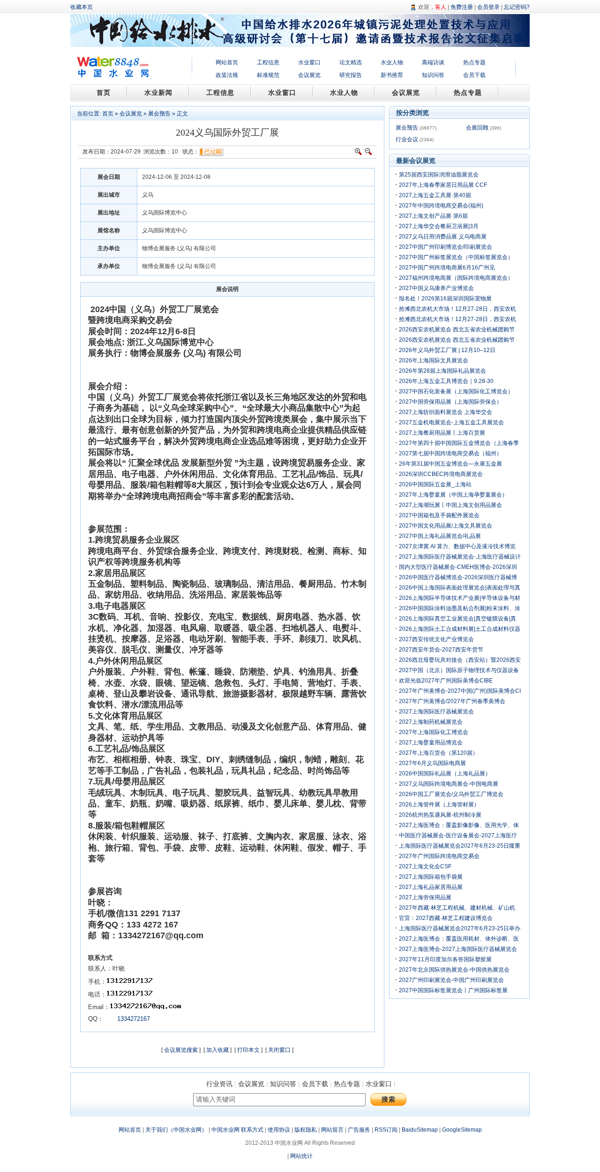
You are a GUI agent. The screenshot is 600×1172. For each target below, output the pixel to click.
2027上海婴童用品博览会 (431, 742)
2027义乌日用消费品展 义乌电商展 (443, 236)
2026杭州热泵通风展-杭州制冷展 (440, 815)
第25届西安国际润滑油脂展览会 (439, 174)
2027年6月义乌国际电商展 (432, 763)
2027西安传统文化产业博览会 (436, 639)
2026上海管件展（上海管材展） (439, 804)
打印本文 (248, 1050)
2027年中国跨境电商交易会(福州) (441, 205)
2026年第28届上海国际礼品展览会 (442, 371)
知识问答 (433, 75)
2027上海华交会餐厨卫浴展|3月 (439, 226)
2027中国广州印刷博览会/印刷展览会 (445, 247)
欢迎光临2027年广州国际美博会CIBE (446, 680)
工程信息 (268, 62)
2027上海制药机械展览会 (431, 722)
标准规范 (268, 75)
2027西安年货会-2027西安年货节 (441, 649)
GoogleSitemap (462, 1129)
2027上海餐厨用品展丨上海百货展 (442, 432)
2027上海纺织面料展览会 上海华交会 (445, 412)
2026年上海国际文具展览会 (433, 360)
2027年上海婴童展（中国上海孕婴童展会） (453, 494)
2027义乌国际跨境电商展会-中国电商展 (448, 784)
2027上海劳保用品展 (425, 897)
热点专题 (474, 62)
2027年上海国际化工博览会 (433, 732)
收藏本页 (81, 7)
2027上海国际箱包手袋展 (431, 876)
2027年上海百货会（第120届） (438, 753)
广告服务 (359, 1129)
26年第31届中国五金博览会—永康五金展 (450, 463)
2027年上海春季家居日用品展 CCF (443, 185)
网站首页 (227, 62)
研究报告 (350, 75)
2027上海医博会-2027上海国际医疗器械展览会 (458, 949)
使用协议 (279, 1129)
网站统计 (301, 1156)
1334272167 (132, 1018)
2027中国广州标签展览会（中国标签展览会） (456, 257)
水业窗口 (309, 62)
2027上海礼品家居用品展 (431, 887)
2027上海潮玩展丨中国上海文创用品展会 (450, 505)
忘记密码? (517, 7)
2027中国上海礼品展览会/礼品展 (440, 536)
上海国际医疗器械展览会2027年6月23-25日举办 (459, 928)
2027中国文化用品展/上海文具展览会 (445, 525)
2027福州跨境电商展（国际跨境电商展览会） (456, 278)
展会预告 (159, 113)
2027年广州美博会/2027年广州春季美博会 (452, 701)
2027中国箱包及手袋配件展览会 (439, 515)
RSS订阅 (386, 1129)
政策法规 (227, 75)
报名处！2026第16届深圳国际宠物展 (445, 298)
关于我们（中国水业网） (176, 1129)
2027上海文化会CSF (425, 866)
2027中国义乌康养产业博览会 (436, 288)
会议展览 (309, 75)
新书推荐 (392, 75)
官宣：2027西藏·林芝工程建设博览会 (446, 918)
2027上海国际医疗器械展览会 (436, 711)
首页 (107, 113)
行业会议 (407, 139)
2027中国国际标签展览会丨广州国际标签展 (453, 990)
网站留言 (332, 1129)
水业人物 (392, 62)
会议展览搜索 (181, 1050)
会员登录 (488, 7)
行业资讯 (219, 1084)
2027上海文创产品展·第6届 (433, 216)
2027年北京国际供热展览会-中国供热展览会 (454, 969)
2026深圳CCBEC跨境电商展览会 (441, 474)
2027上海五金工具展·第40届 (435, 195)
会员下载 (474, 75)
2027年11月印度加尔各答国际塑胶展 (445, 959)
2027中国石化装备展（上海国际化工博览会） (456, 391)
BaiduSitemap (420, 1129)
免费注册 (461, 7)
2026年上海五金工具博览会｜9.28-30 (446, 381)
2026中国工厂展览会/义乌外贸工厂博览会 (451, 794)
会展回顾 (477, 127)
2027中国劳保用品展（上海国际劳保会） (450, 401)
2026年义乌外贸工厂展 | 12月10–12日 (447, 350)
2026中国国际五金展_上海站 (435, 484)
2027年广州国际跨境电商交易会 (439, 856)
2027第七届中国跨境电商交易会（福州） (450, 453)
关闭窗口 (279, 1050)
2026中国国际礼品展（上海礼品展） (445, 773)
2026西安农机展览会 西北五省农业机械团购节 (457, 329)
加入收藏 (217, 1050)
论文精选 (350, 62)
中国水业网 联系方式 (237, 1129)
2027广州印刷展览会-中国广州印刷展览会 (451, 980)
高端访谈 (433, 62)
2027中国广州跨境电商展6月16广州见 (447, 267)
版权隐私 (305, 1129)
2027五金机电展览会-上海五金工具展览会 (451, 422)
